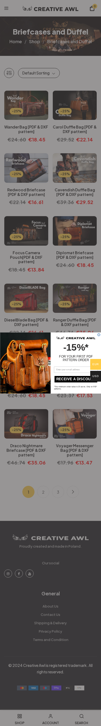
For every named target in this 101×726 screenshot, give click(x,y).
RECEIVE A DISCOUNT (75, 379)
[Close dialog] (98, 334)
